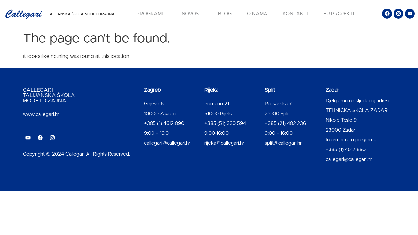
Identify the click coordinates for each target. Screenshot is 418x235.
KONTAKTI (295, 13)
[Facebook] (387, 14)
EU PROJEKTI (338, 13)
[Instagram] (398, 14)
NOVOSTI (192, 13)
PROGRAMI (150, 13)
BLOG (225, 13)
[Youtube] (410, 14)
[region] (85, 184)
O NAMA (257, 13)
